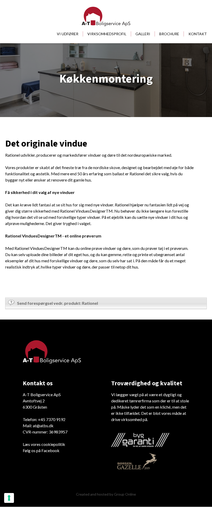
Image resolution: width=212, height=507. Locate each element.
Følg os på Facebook (41, 450)
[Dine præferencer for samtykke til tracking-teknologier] (9, 498)
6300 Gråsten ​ (35, 406)
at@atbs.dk (43, 425)
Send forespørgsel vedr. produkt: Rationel (57, 303)
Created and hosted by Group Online (106, 494)
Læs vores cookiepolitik (44, 444)
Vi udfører (67, 34)
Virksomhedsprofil (106, 34)
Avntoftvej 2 (34, 400)
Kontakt (197, 34)
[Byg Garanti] (140, 440)
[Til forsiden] (106, 16)
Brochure (169, 34)
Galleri (142, 34)
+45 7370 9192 (51, 419)
